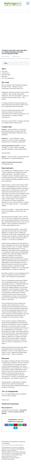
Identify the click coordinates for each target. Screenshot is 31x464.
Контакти (4, 445)
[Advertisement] (15, 33)
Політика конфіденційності (16, 445)
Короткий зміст (5, 56)
